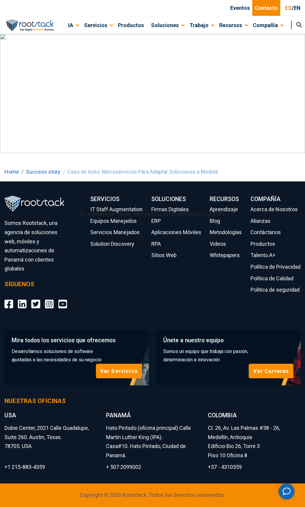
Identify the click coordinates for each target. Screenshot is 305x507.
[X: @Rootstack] (35, 299)
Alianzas (260, 221)
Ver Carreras (271, 371)
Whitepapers (225, 255)
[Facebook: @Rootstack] (8, 299)
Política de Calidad (271, 278)
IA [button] (70, 25)
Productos (131, 25)
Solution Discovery (112, 244)
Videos (218, 244)
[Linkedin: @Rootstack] (22, 299)
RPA (156, 244)
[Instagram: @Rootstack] (49, 299)
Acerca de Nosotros (274, 209)
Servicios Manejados (115, 232)
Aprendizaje (224, 209)
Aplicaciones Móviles (176, 232)
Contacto (266, 8)
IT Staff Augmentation (116, 209)
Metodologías (226, 232)
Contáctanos (265, 232)
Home (11, 172)
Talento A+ (263, 255)
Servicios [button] (95, 25)
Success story (43, 172)
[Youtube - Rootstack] (62, 299)
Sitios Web (164, 255)
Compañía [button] (265, 25)
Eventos (240, 8)
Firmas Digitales (170, 209)
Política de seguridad (275, 290)
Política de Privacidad (275, 267)
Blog (215, 221)
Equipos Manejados (113, 221)
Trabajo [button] (198, 25)
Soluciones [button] (165, 25)
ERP (156, 221)
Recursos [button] (230, 25)
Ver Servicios (119, 371)
